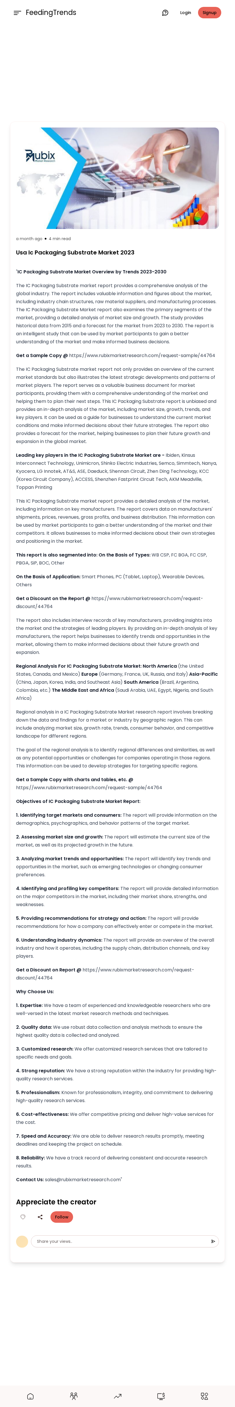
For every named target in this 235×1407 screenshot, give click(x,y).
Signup (210, 12)
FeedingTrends (51, 12)
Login (185, 12)
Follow (61, 1217)
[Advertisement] (117, 72)
